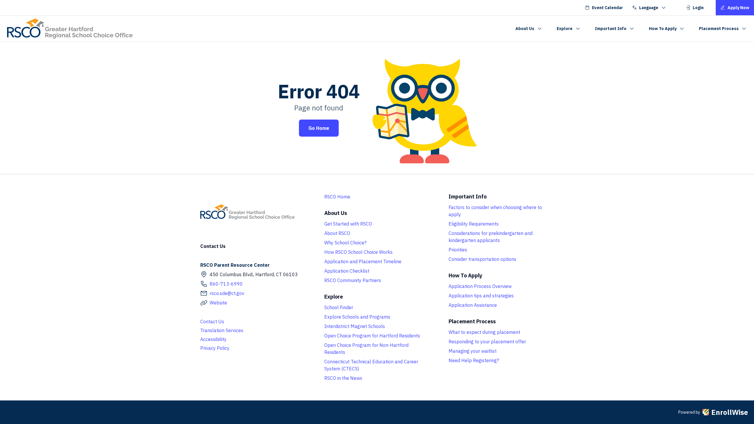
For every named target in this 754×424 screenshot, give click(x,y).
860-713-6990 (226, 284)
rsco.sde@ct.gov (227, 293)
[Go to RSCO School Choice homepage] (70, 29)
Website (218, 303)
